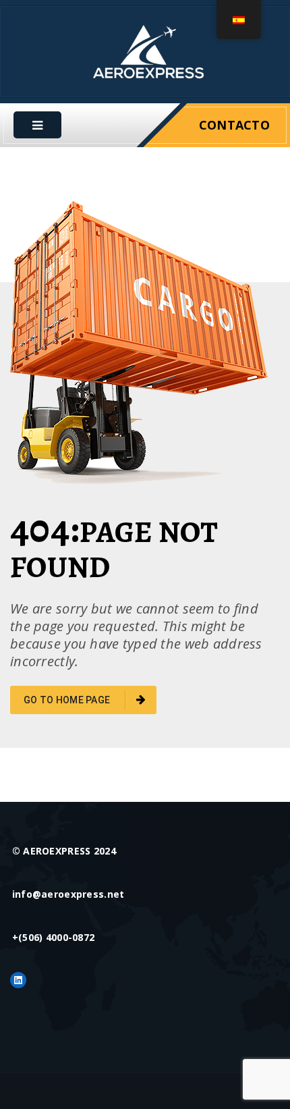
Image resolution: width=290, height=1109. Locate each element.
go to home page (68, 700)
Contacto (234, 125)
